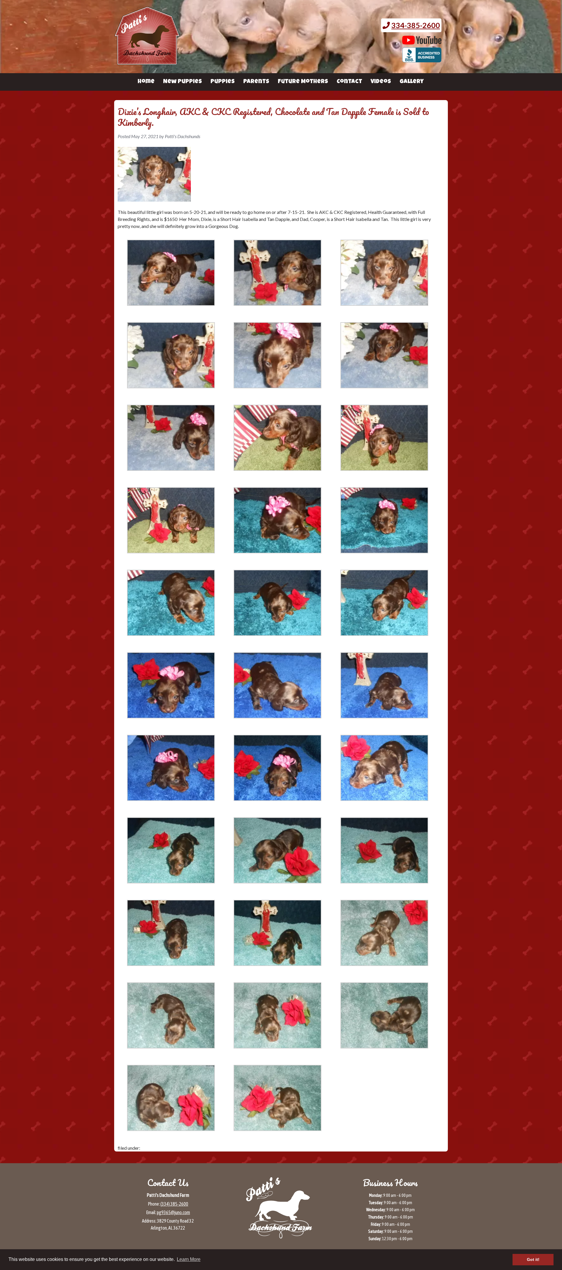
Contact (349, 82)
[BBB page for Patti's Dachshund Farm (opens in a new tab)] (422, 59)
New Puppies (182, 82)
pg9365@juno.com (173, 1212)
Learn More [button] (189, 1259)
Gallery (412, 82)
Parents (256, 82)
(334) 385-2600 (174, 1203)
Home (146, 82)
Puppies (222, 82)
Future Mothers (303, 82)
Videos (381, 82)
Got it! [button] (533, 1259)
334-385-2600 (415, 25)
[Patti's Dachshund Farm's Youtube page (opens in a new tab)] (422, 41)
